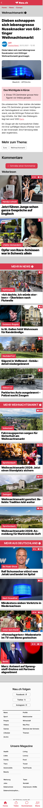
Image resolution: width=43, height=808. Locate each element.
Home (4, 7)
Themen (26, 733)
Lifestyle (7, 733)
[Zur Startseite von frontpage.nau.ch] (21, 3)
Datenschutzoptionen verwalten (12, 790)
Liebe (6, 756)
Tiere (5, 764)
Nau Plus (26, 725)
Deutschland (13, 45)
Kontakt (26, 783)
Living (25, 751)
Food (25, 760)
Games (6, 729)
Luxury (25, 756)
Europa (19, 7)
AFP (10, 43)
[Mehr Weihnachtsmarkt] (21, 405)
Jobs (5, 783)
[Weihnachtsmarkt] (21, 13)
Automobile (8, 768)
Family (6, 760)
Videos (6, 725)
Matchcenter (27, 716)
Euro (22, 119)
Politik (25, 712)
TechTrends (27, 768)
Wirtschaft (27, 721)
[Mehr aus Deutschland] (21, 543)
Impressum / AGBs (30, 787)
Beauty (6, 772)
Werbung (7, 779)
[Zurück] (1, 2)
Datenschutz (8, 787)
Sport (6, 716)
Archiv (6, 737)
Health (6, 751)
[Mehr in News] (21, 266)
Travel (25, 764)
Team (25, 779)
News (11, 7)
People (6, 721)
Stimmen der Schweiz (31, 729)
